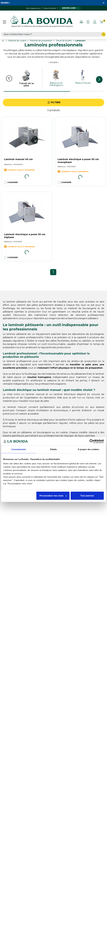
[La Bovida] (41, 22)
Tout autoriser (87, 495)
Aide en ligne (68, 8)
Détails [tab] (53, 449)
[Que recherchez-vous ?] (103, 34)
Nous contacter (50, 8)
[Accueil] (3, 40)
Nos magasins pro (33, 8)
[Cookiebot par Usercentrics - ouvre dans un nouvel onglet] (91, 441)
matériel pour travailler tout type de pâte (26, 401)
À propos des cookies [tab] (88, 449)
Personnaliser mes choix (51, 495)
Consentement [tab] (18, 449)
